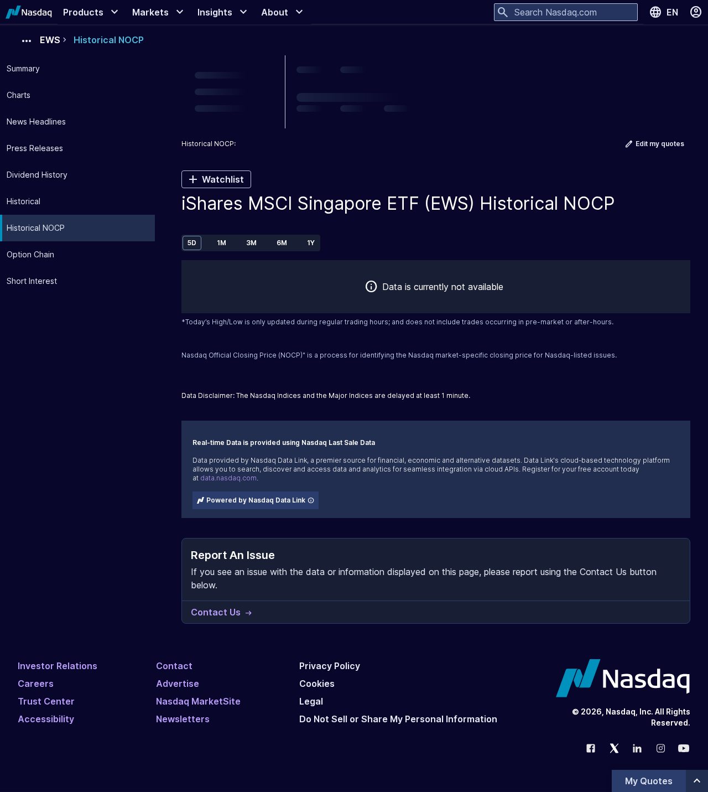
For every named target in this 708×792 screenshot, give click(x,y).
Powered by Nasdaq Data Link (255, 500)
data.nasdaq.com (228, 478)
